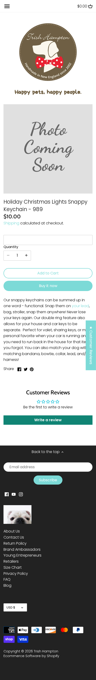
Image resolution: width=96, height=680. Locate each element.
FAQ (6, 579)
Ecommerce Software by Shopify (31, 656)
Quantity (10, 247)
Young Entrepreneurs (22, 555)
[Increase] (26, 255)
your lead (80, 306)
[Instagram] (21, 494)
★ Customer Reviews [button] (91, 345)
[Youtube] (14, 494)
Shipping (11, 223)
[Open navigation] (6, 6)
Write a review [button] (48, 420)
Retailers (11, 561)
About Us (11, 531)
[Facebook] (7, 494)
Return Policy (15, 543)
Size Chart (12, 567)
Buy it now (48, 285)
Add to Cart (48, 273)
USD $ (11, 607)
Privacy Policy (15, 573)
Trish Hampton (46, 651)
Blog (7, 585)
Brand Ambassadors (22, 549)
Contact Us (13, 537)
